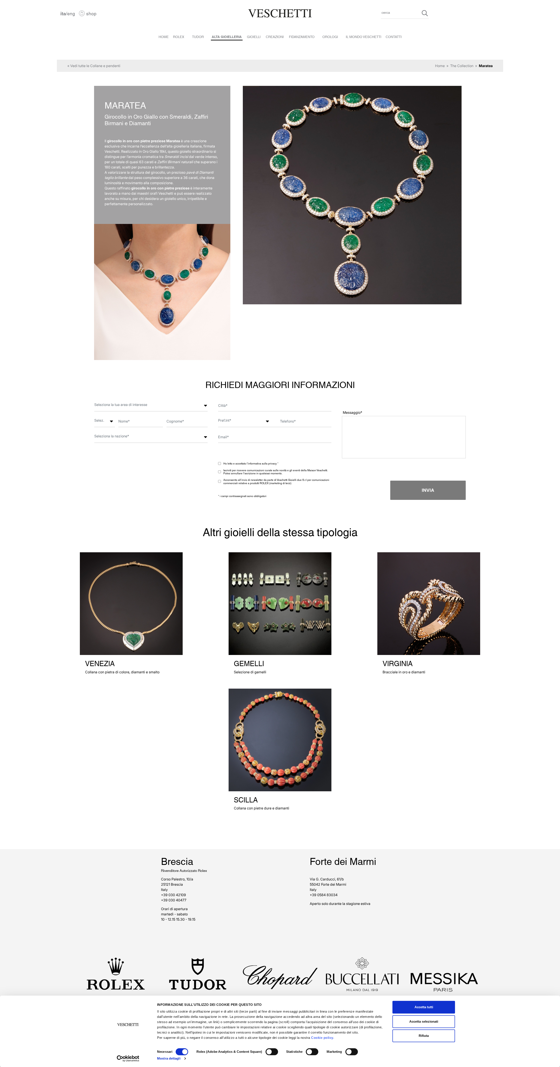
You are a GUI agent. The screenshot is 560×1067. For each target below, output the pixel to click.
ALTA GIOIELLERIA (227, 36)
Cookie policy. (322, 1037)
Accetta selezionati (423, 1021)
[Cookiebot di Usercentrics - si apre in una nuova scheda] (128, 1058)
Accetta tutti (424, 1007)
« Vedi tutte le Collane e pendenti (93, 66)
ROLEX (178, 36)
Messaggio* (352, 412)
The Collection (461, 66)
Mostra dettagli (168, 1058)
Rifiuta (424, 1036)
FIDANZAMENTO (302, 36)
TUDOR (198, 36)
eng (71, 13)
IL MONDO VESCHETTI (363, 36)
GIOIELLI (254, 36)
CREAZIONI (275, 36)
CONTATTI (394, 36)
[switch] (272, 1051)
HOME (164, 36)
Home (440, 66)
